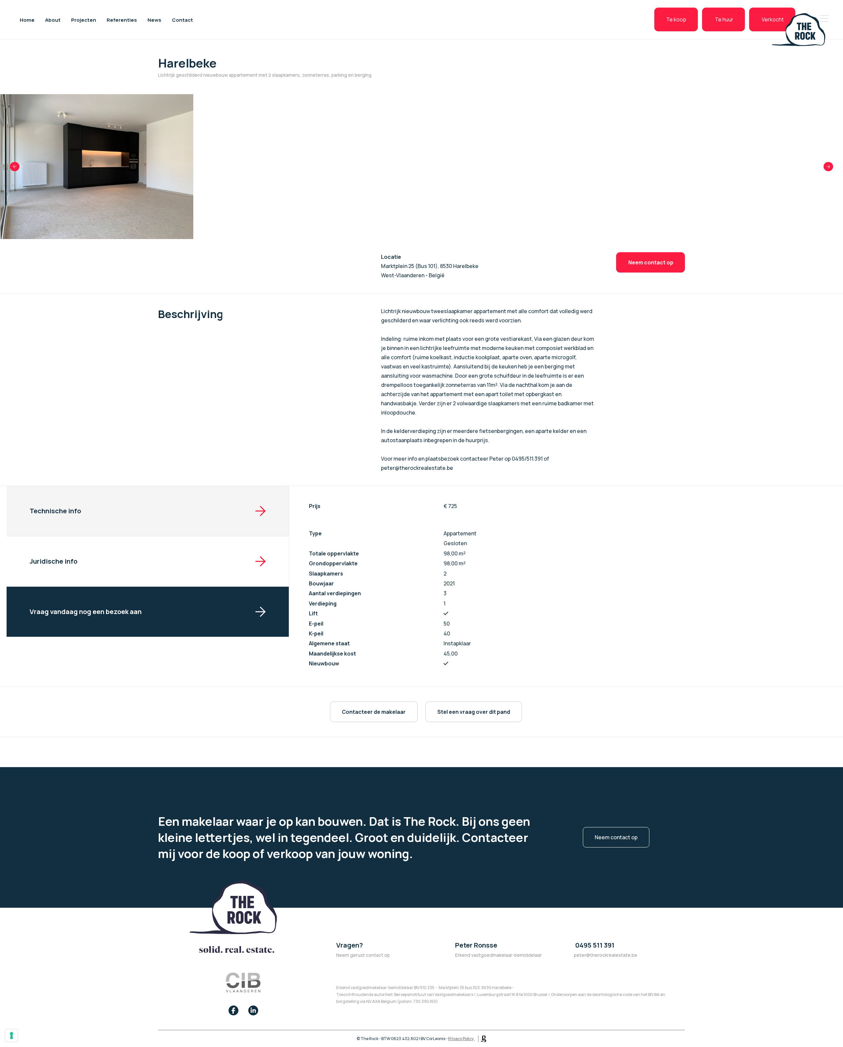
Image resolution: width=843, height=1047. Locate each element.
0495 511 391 (594, 945)
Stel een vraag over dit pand (473, 711)
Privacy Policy (461, 1038)
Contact (182, 19)
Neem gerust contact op (363, 955)
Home (27, 19)
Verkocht (772, 19)
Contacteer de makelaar (374, 711)
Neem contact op (650, 262)
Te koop (676, 19)
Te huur (723, 19)
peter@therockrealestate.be (605, 955)
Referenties (122, 19)
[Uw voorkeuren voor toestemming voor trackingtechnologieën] (11, 1035)
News (154, 19)
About (53, 19)
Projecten (83, 19)
